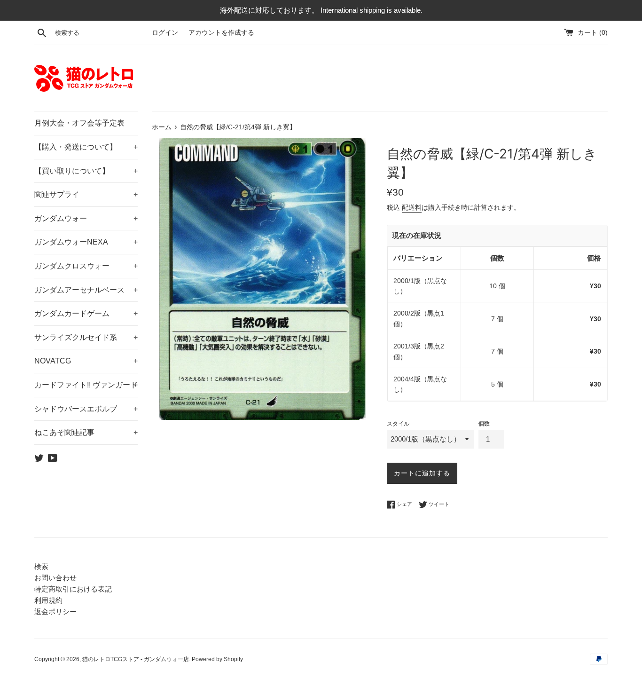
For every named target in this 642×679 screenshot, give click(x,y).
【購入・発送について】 (86, 147)
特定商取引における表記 (73, 589)
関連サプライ (86, 194)
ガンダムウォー (86, 218)
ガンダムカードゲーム (86, 313)
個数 (484, 423)
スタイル (398, 423)
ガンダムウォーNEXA (86, 242)
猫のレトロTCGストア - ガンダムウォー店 (135, 659)
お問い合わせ (55, 578)
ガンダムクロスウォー (86, 266)
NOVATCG (86, 361)
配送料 (412, 207)
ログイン (165, 32)
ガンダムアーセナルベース (86, 290)
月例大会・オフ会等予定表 (79, 123)
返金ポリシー (55, 612)
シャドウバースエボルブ (86, 409)
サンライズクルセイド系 (86, 337)
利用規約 (48, 600)
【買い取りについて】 (86, 171)
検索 (41, 566)
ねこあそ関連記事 (86, 432)
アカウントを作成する (221, 32)
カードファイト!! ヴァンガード (86, 385)
